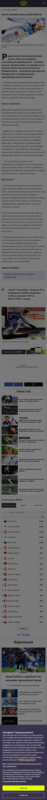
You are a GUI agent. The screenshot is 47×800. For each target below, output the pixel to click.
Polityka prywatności (27, 760)
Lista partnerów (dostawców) (14, 781)
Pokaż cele (23, 795)
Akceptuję (23, 788)
